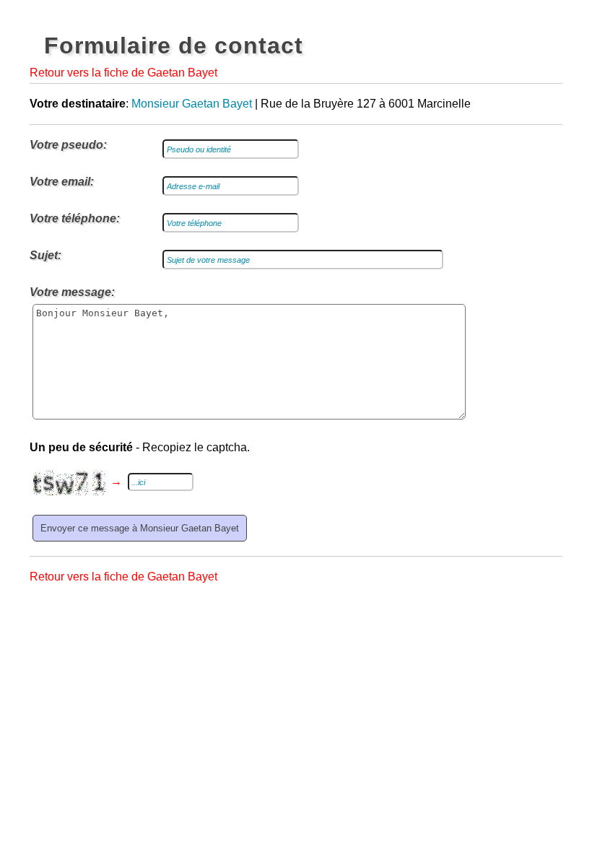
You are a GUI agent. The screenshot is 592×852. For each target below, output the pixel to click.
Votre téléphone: (75, 218)
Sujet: (45, 255)
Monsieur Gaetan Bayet (191, 103)
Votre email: (62, 181)
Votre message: (72, 292)
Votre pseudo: (68, 145)
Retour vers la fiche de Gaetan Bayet (123, 72)
